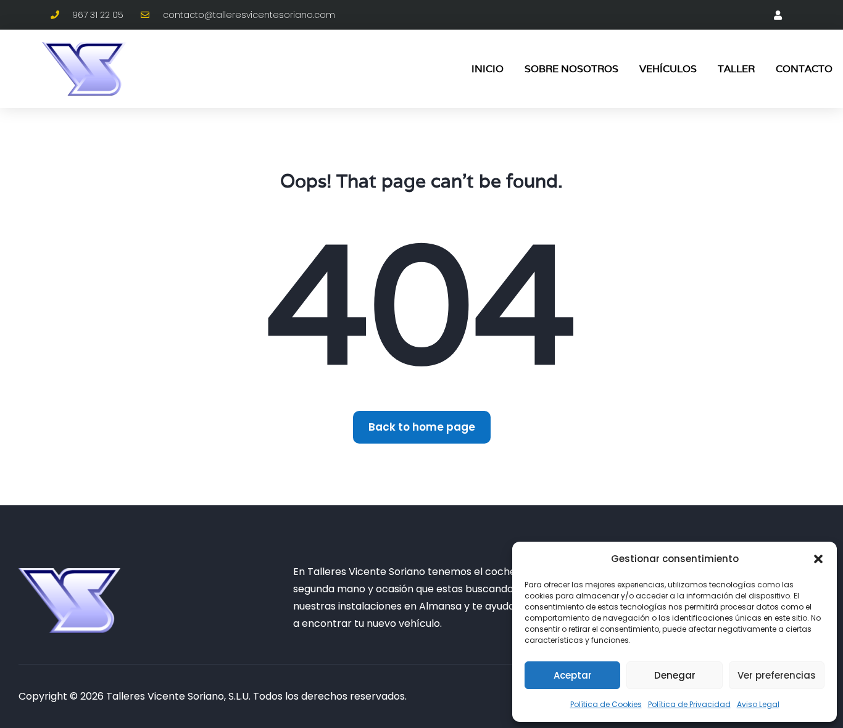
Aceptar (573, 675)
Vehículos (668, 68)
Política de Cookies (606, 704)
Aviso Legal (758, 704)
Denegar (675, 675)
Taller (736, 68)
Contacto (804, 68)
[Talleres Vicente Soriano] (69, 600)
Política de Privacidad (689, 704)
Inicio (487, 68)
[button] (818, 559)
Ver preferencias (776, 675)
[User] (777, 15)
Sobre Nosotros (571, 68)
